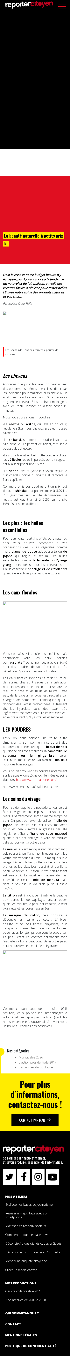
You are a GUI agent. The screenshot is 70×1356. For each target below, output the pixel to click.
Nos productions (20, 1283)
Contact (13, 1324)
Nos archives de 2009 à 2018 (25, 1300)
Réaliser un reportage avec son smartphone (26, 1215)
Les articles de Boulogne (36, 1067)
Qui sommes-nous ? (22, 1313)
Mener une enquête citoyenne (26, 1261)
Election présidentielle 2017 (37, 1062)
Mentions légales (21, 1335)
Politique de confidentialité (30, 1346)
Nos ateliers (16, 1196)
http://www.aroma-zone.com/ (36, 779)
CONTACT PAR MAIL (32, 1120)
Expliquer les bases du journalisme (29, 1204)
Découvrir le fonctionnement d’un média (32, 1252)
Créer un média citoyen (21, 1270)
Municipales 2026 (31, 1057)
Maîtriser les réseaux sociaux (25, 1226)
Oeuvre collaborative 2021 (23, 1291)
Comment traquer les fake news (27, 1235)
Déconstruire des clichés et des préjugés (33, 1243)
